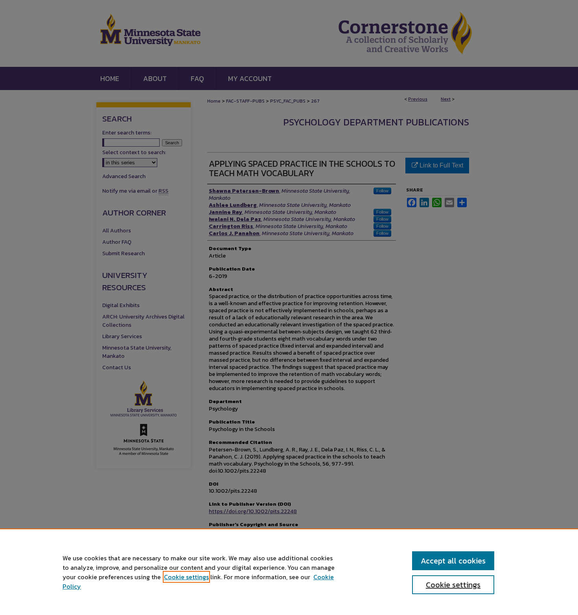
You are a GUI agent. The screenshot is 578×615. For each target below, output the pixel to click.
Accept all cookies (453, 561)
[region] (289, 571)
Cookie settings (186, 577)
